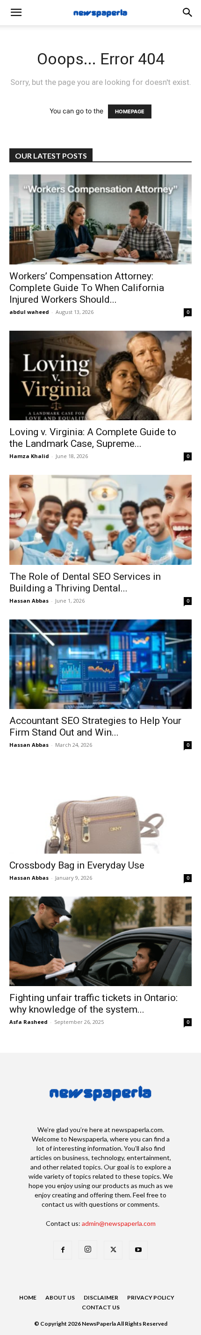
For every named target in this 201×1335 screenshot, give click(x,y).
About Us (60, 1297)
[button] (188, 12)
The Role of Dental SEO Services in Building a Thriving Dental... (85, 582)
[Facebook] (62, 1250)
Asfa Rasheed (28, 1021)
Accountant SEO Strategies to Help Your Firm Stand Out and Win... (95, 726)
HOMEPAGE (129, 111)
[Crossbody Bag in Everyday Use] (100, 809)
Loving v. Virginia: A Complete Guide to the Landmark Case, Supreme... (92, 437)
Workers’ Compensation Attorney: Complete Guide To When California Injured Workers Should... (86, 288)
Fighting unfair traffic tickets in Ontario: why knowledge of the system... (93, 1003)
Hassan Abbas (29, 600)
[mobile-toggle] (16, 12)
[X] (113, 1250)
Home (27, 1297)
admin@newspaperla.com (119, 1223)
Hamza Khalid (29, 455)
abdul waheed (29, 311)
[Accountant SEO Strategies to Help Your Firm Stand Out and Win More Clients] (100, 664)
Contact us (101, 1307)
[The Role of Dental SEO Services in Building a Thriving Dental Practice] (100, 520)
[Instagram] (88, 1249)
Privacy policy (150, 1297)
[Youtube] (138, 1250)
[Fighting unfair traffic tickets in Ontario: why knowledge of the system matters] (100, 942)
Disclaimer (101, 1297)
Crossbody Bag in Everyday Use (78, 865)
